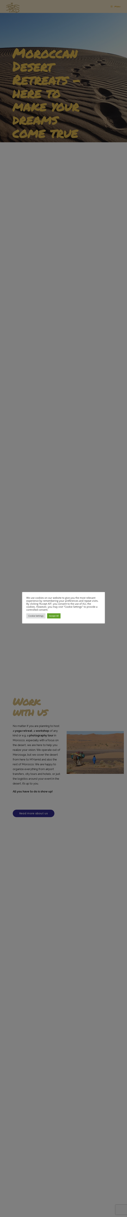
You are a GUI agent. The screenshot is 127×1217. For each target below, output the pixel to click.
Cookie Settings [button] (35, 615)
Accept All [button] (54, 615)
